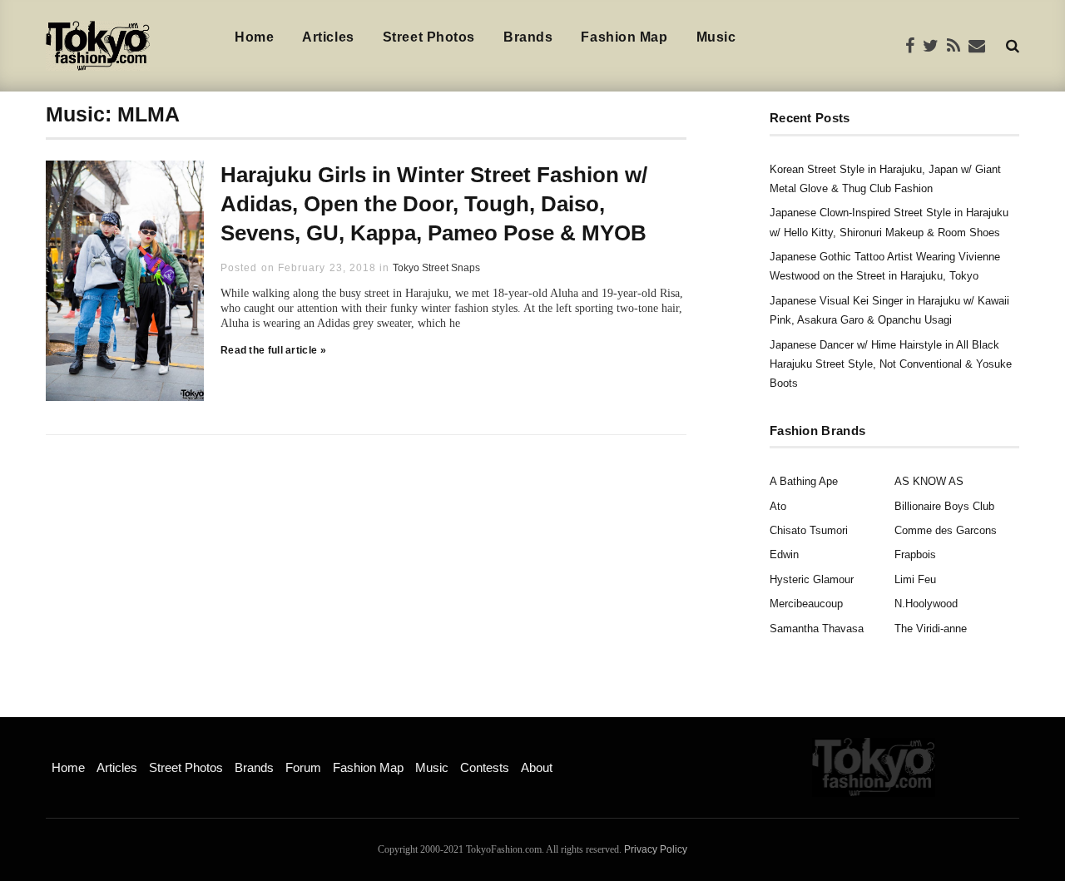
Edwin (784, 554)
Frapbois (915, 554)
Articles (328, 37)
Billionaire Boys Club (944, 506)
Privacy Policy (655, 849)
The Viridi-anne (930, 628)
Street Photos (429, 37)
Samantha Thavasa (817, 628)
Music (716, 37)
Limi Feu (915, 579)
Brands (527, 37)
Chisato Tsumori (809, 530)
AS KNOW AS (928, 481)
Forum (303, 767)
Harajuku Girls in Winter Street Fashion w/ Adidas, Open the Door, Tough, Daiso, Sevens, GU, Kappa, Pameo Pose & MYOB (433, 203)
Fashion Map (624, 37)
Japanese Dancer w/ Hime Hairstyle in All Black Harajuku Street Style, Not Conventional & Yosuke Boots (891, 364)
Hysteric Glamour (812, 579)
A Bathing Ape (804, 481)
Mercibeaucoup (806, 603)
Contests (484, 767)
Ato (778, 506)
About (536, 767)
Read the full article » (273, 350)
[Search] (1012, 45)
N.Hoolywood (926, 603)
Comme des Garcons (945, 530)
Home (254, 37)
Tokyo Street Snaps (436, 268)
